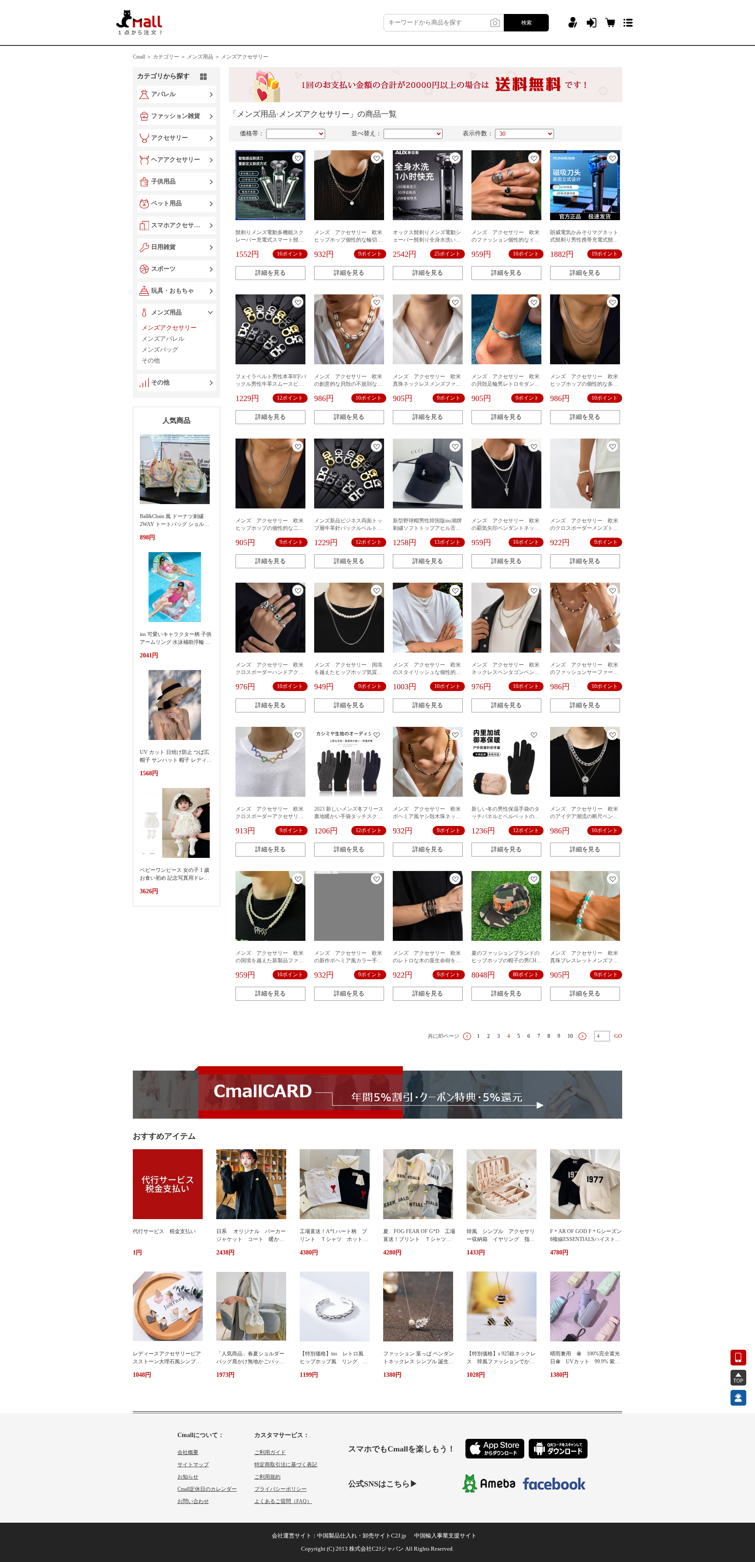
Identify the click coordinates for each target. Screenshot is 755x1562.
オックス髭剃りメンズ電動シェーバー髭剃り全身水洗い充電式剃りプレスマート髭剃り (427, 239)
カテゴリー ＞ (169, 57)
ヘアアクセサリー (175, 159)
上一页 (467, 1036)
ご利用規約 (267, 1477)
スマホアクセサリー (177, 225)
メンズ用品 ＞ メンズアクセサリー (227, 57)
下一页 (582, 1036)
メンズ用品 (166, 312)
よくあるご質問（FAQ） (283, 1501)
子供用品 (163, 181)
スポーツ (163, 269)
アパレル (163, 94)
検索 (526, 23)
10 (570, 1036)
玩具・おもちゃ (172, 290)
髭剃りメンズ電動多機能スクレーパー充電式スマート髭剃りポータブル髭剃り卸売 (270, 239)
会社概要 (187, 1452)
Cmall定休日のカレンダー (207, 1489)
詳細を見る (270, 273)
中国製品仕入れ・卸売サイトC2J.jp (361, 1535)
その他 (160, 382)
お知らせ (187, 1477)
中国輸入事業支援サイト (445, 1535)
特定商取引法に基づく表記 (285, 1465)
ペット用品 (166, 203)
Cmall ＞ (142, 57)
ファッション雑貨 (175, 116)
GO (618, 1036)
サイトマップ (193, 1465)
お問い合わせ (193, 1501)
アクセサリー (169, 138)
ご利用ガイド (270, 1452)
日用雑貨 (163, 247)
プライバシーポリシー (280, 1489)
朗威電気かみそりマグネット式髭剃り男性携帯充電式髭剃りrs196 (584, 239)
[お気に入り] (297, 158)
